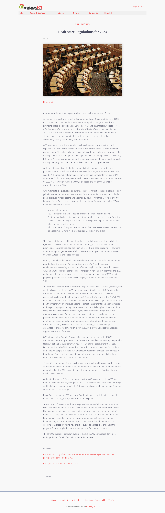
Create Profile (100, 500)
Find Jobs (88, 500)
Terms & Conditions (75, 500)
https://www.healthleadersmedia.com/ (61, 463)
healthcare (85, 24)
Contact (61, 500)
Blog (77, 24)
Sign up (144, 6)
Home (53, 500)
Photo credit (48, 102)
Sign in (136, 6)
